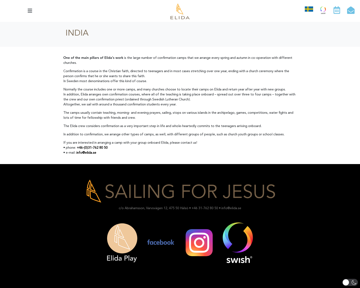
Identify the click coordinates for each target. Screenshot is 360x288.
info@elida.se (86, 153)
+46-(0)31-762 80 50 (92, 148)
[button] (350, 282)
